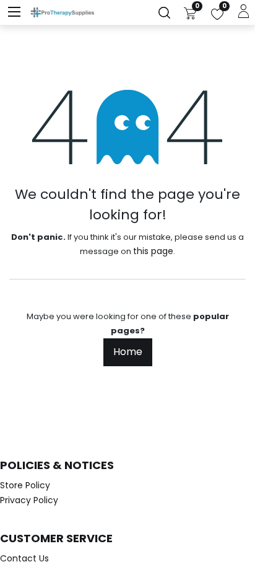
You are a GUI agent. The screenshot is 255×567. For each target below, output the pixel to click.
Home (127, 352)
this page (153, 251)
